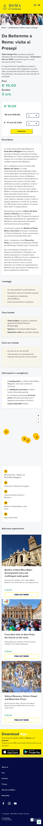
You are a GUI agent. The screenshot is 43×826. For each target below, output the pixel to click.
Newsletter (6, 796)
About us (5, 767)
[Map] (21, 436)
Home (4, 28)
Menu (39, 5)
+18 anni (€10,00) (12, 114)
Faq (3, 773)
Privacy (4, 784)
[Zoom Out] (38, 419)
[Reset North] (38, 422)
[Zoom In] (38, 415)
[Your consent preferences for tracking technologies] (39, 822)
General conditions (8, 790)
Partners (5, 778)
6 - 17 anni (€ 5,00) (13, 122)
